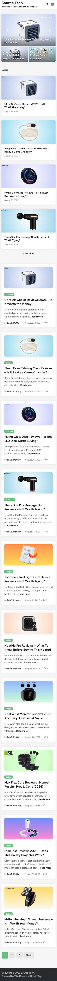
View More (28, 253)
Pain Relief (10, 500)
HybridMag (36, 976)
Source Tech (12, 3)
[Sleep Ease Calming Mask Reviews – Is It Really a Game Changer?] (42, 54)
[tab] (4, 69)
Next (28, 955)
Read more (37, 316)
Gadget (9, 363)
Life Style (9, 294)
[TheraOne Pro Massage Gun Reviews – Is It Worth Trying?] (28, 220)
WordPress (19, 976)
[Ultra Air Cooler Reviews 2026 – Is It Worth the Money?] (28, 30)
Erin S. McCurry (14, 323)
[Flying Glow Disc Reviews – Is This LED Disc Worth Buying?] (28, 176)
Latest (4, 70)
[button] (42, 18)
